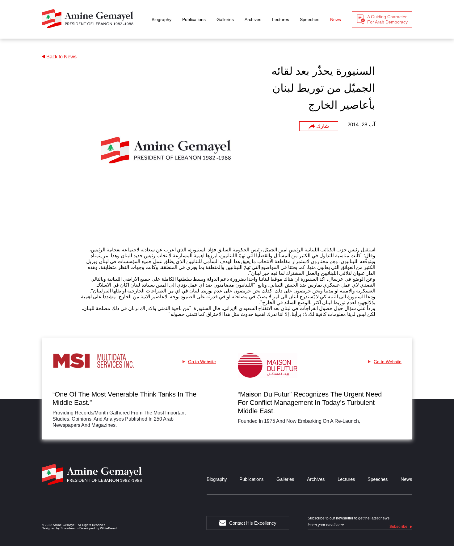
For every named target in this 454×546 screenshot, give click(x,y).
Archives (253, 19)
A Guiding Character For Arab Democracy (387, 19)
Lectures (280, 19)
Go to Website (202, 361)
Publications (194, 19)
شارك (322, 126)
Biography (161, 19)
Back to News (61, 56)
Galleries (225, 19)
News (335, 19)
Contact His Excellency (252, 523)
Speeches (309, 19)
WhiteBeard (108, 528)
